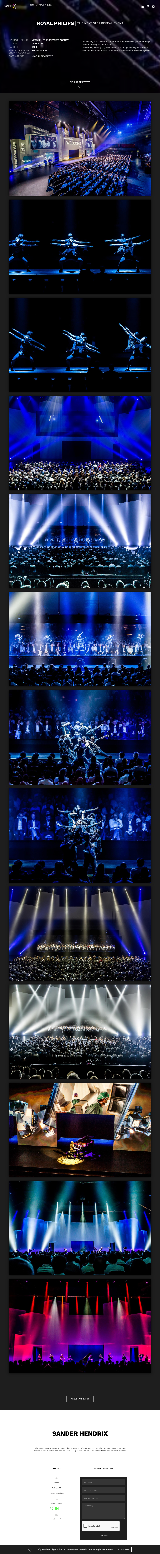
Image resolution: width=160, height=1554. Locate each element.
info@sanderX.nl (56, 1519)
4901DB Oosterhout (57, 1493)
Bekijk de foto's (80, 82)
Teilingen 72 (56, 1488)
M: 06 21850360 (56, 1503)
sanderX (57, 1483)
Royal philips (45, 5)
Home (31, 5)
